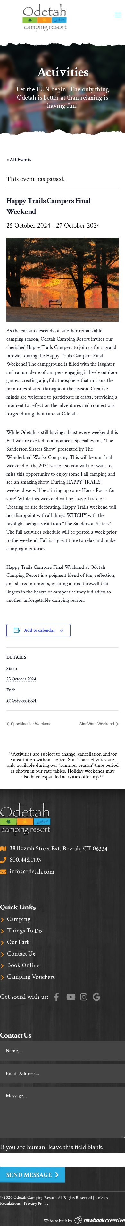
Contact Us (21, 953)
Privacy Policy (36, 1203)
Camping (18, 919)
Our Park (18, 942)
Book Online (23, 965)
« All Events (18, 159)
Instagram (83, 997)
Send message (29, 1175)
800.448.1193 (25, 860)
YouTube (70, 997)
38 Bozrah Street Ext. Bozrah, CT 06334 (58, 848)
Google (96, 997)
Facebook (56, 997)
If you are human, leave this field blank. (52, 1147)
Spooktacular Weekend (31, 723)
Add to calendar (39, 630)
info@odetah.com (32, 871)
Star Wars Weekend (97, 723)
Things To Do (24, 930)
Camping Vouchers (31, 977)
